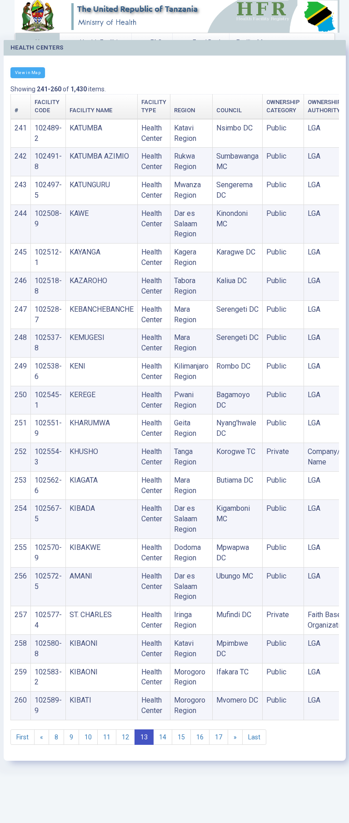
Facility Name (91, 110)
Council (229, 110)
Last (254, 737)
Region (184, 110)
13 (144, 737)
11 (106, 737)
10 (88, 737)
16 (200, 737)
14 (162, 737)
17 (218, 737)
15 (181, 737)
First (22, 737)
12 (125, 737)
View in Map (27, 72)
